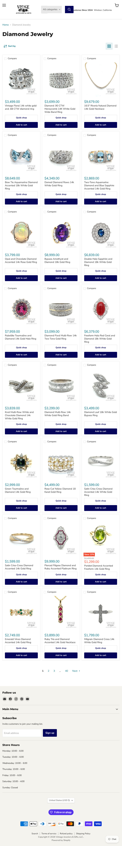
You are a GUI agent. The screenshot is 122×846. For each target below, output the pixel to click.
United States (59, 800)
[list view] (116, 46)
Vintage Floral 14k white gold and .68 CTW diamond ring (21, 107)
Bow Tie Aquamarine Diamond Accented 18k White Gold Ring (21, 185)
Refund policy (66, 833)
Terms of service (48, 833)
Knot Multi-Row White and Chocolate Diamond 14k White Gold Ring (19, 415)
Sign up (49, 733)
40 (66, 670)
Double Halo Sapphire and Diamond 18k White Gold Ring (98, 262)
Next (75, 670)
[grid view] (109, 46)
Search (35, 833)
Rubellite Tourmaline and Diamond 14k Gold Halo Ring (20, 337)
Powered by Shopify (61, 840)
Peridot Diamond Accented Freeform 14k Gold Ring (98, 567)
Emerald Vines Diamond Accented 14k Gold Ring (18, 641)
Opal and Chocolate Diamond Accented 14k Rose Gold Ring (21, 260)
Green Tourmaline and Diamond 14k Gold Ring (18, 490)
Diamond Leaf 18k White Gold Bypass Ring (100, 414)
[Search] (69, 9)
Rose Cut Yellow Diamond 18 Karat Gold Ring (60, 490)
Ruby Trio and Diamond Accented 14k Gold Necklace (59, 641)
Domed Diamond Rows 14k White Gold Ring (59, 184)
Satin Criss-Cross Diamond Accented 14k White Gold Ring (98, 492)
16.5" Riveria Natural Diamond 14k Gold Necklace (100, 107)
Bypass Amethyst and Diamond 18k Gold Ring (57, 260)
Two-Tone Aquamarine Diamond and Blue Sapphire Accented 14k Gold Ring (99, 185)
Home (5, 24)
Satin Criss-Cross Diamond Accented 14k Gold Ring (19, 567)
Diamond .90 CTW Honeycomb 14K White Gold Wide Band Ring (59, 108)
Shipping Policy (83, 833)
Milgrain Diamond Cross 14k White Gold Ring (99, 641)
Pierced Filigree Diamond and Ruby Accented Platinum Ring (60, 567)
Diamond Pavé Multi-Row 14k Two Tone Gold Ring (60, 337)
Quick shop (21, 117)
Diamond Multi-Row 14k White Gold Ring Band (57, 414)
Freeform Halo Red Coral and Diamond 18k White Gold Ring (99, 338)
